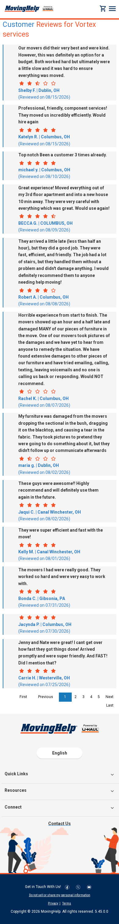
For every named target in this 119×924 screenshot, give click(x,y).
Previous (45, 697)
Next (110, 697)
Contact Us (59, 823)
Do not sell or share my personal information (59, 895)
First (23, 697)
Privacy (53, 903)
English (59, 753)
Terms (66, 903)
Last (110, 705)
